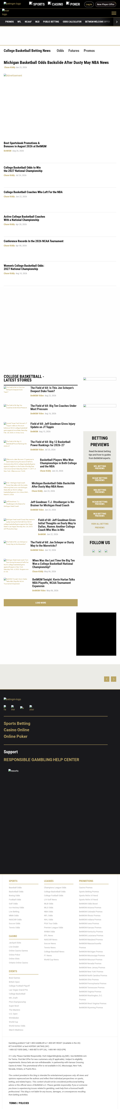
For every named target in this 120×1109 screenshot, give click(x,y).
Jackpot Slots (15, 943)
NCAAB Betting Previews (99, 503)
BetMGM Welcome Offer (97, 21)
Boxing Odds (14, 895)
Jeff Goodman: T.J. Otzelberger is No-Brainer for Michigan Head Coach (52, 503)
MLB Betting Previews (99, 514)
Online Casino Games (18, 951)
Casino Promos (85, 887)
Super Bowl (14, 1006)
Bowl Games (14, 978)
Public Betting (51, 21)
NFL (19, 21)
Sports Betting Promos (89, 891)
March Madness (16, 1030)
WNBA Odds (49, 931)
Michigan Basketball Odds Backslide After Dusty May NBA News (53, 484)
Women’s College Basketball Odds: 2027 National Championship (24, 267)
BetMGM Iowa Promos (89, 923)
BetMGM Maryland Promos (91, 939)
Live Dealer (14, 946)
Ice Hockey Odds (16, 907)
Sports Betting (17, 723)
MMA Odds (14, 915)
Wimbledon (14, 1018)
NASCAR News (50, 939)
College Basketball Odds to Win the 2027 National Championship (23, 169)
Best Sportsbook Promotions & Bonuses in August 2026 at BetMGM (25, 144)
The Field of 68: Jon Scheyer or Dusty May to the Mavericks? (52, 544)
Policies (24, 1103)
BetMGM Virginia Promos (90, 991)
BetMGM (7, 151)
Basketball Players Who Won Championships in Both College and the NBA (58, 463)
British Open (14, 982)
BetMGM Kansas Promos (90, 927)
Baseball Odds (15, 887)
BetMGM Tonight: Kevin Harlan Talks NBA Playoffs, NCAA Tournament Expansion (53, 583)
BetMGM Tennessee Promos (92, 987)
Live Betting (14, 911)
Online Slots (14, 958)
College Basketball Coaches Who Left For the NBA (33, 192)
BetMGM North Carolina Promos (93, 975)
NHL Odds (48, 919)
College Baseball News (54, 951)
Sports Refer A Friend (88, 895)
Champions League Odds (55, 887)
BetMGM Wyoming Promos (91, 1007)
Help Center (66, 760)
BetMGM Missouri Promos (90, 959)
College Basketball (17, 994)
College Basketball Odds (55, 891)
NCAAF (28, 21)
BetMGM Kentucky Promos (91, 931)
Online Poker (15, 736)
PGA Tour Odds (51, 923)
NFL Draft (13, 998)
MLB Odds (48, 903)
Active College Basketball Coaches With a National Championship (24, 218)
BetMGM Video (37, 395)
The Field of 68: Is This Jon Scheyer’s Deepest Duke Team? (52, 389)
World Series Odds (17, 1026)
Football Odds (15, 899)
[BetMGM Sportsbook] (15, 4)
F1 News (48, 955)
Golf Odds (13, 903)
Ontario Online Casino (18, 963)
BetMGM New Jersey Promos (92, 967)
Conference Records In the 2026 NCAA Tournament (33, 241)
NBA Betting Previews (100, 491)
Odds (60, 51)
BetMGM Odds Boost (88, 903)
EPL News (48, 935)
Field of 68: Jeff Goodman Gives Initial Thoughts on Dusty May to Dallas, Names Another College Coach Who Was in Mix (57, 525)
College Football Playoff (19, 986)
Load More (40, 602)
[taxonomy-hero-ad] (60, 105)
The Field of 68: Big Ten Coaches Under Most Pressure (53, 407)
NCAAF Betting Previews (99, 479)
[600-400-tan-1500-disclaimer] (99, 387)
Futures (73, 51)
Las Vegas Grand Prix (18, 990)
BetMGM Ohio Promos (89, 979)
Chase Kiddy (9, 67)
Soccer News (50, 943)
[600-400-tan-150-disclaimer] (99, 415)
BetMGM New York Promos (91, 971)
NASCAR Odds (15, 919)
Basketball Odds (16, 891)
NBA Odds (48, 911)
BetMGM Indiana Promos (90, 919)
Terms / (13, 1103)
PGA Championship (17, 1002)
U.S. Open (13, 1014)
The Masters (14, 1010)
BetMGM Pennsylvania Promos (92, 983)
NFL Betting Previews (100, 467)
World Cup (13, 1022)
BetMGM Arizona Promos (90, 907)
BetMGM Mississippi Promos (92, 955)
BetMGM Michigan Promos (91, 951)
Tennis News (50, 947)
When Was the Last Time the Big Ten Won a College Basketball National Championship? (53, 564)
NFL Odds (48, 915)
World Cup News (51, 959)
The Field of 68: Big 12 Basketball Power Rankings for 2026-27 (50, 443)
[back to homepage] (9, 13)
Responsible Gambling (28, 760)
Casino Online (16, 730)
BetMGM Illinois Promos (89, 915)
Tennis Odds (14, 927)
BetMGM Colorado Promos (90, 911)
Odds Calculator (72, 21)
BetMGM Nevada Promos (90, 963)
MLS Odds (48, 907)
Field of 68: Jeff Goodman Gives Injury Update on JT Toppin (52, 425)
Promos (9, 21)
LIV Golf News (50, 899)
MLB (37, 21)
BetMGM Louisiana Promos (91, 935)
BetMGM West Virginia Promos (92, 1003)
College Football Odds (53, 895)
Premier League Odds (53, 927)
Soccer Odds (14, 923)
